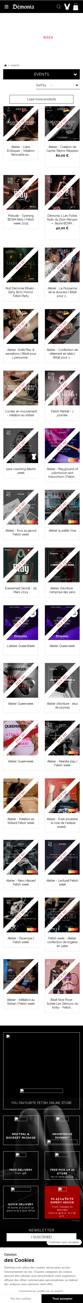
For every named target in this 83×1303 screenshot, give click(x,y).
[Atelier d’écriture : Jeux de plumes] (62, 680)
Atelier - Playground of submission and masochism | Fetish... (62, 472)
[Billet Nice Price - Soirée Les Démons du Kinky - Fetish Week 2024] (62, 976)
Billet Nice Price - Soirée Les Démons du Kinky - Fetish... (62, 1003)
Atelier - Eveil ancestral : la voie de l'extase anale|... (62, 822)
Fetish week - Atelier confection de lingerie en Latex (62, 942)
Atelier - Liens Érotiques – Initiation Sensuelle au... (20, 150)
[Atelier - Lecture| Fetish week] (62, 857)
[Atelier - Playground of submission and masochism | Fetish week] (62, 445)
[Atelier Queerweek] (62, 622)
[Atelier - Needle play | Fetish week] (62, 738)
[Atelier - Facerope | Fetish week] (20, 915)
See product (23, 138)
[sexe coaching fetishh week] (20, 445)
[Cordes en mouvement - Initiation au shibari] (20, 388)
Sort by (41, 85)
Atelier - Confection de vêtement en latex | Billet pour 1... (62, 353)
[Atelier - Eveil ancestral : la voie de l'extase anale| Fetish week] (62, 795)
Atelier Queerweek (62, 646)
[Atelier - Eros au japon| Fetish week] (20, 507)
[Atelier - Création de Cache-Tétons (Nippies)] (62, 123)
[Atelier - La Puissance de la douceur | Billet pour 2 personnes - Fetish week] (62, 265)
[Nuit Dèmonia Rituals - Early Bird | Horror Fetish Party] (20, 265)
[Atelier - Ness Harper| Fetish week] (20, 857)
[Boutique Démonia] (23, 6)
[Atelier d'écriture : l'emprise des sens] (62, 565)
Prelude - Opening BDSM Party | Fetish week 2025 (21, 219)
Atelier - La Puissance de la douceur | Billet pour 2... (62, 292)
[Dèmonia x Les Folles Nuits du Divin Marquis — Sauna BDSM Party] (62, 192)
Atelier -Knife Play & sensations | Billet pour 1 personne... (20, 353)
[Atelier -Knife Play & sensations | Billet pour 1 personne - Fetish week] (20, 326)
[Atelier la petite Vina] (62, 507)
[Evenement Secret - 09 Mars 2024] (20, 565)
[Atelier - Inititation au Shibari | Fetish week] (20, 976)
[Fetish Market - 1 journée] (62, 388)
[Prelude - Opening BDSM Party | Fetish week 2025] (20, 192)
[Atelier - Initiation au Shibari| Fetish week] (20, 795)
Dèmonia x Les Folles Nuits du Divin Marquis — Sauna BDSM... (62, 219)
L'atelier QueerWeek (21, 646)
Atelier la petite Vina (62, 530)
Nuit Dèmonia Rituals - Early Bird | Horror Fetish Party (21, 292)
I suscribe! (41, 1237)
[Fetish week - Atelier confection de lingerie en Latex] (62, 915)
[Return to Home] (5, 65)
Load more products (41, 99)
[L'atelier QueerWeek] (20, 622)
